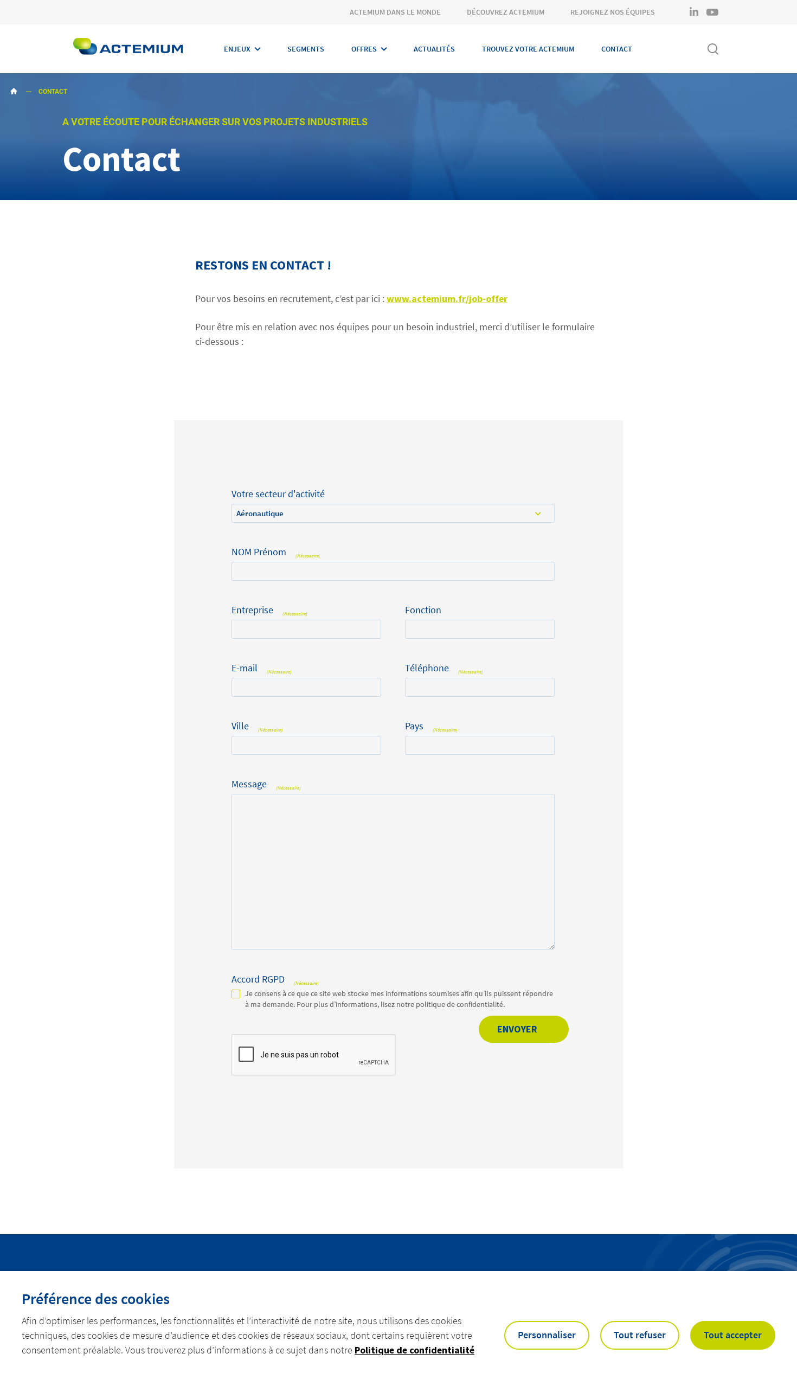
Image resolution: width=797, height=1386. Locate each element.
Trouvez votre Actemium (528, 49)
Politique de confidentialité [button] (414, 1350)
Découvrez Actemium (505, 12)
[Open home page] (128, 48)
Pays (431, 726)
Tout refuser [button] (640, 1335)
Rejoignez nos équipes (612, 12)
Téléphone (444, 668)
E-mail (262, 668)
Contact (616, 49)
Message (266, 784)
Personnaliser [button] (547, 1335)
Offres (364, 49)
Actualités (434, 49)
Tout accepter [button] (733, 1335)
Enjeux (237, 49)
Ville (257, 726)
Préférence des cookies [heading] (96, 1298)
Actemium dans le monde (395, 12)
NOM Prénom (276, 552)
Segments (305, 49)
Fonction (423, 610)
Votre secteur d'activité (278, 494)
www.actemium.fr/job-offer (447, 298)
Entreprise (269, 610)
